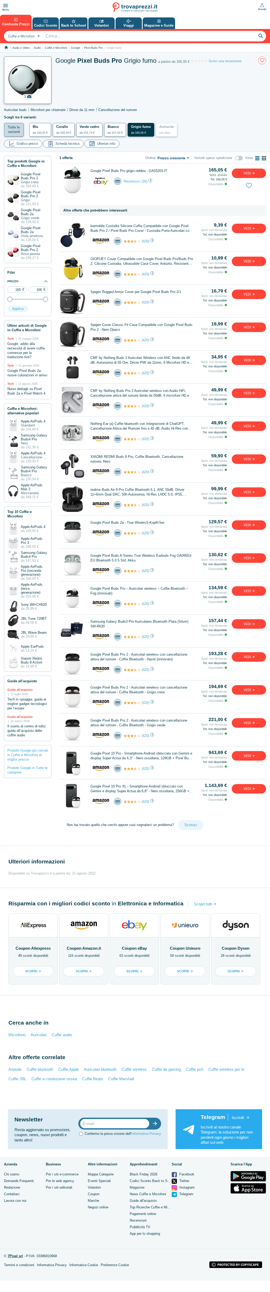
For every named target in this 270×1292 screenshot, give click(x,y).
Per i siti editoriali (59, 1187)
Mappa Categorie (101, 1174)
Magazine (137, 1187)
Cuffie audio (62, 1034)
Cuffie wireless (134, 1069)
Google (75, 47)
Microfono (17, 1034)
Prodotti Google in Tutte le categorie (27, 770)
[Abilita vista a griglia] (264, 158)
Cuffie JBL (17, 1079)
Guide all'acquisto (143, 1201)
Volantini (94, 1187)
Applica (17, 309)
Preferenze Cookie (115, 1265)
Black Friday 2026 (143, 1174)
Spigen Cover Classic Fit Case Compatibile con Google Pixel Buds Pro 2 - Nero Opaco (141, 327)
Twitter (183, 1181)
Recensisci (132, 181)
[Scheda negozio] (101, 181)
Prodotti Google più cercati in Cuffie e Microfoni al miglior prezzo (27, 754)
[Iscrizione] (156, 1124)
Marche (93, 1201)
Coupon (93, 1194)
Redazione (12, 1187)
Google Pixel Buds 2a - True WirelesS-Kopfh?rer (127, 523)
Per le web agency (60, 1181)
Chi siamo (11, 1174)
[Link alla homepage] (6, 48)
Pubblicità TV (140, 1227)
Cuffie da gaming (166, 1069)
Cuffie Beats (92, 1079)
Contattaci (12, 1194)
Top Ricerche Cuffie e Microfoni (154, 1207)
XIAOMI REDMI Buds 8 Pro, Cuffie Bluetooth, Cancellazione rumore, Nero (136, 459)
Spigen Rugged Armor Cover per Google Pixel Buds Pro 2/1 (135, 292)
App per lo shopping (145, 1234)
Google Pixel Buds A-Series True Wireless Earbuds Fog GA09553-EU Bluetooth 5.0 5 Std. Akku (141, 558)
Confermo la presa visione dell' (123, 1134)
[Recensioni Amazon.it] (132, 241)
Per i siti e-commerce (62, 1174)
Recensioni (138, 1220)
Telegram (185, 1194)
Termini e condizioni (19, 1265)
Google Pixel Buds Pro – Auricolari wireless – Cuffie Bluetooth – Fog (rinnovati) (139, 591)
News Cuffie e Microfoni (148, 1194)
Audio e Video (21, 47)
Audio (37, 47)
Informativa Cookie (83, 1265)
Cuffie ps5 (194, 1069)
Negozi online (98, 1207)
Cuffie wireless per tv (226, 1069)
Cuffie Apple (68, 1069)
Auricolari (39, 1034)
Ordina (150, 158)
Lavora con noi (15, 1201)
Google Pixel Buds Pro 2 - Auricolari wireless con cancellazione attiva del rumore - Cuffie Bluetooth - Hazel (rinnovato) (138, 656)
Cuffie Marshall (121, 1079)
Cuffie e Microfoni (56, 47)
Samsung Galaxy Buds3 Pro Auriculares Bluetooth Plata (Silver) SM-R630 (139, 623)
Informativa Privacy (146, 1134)
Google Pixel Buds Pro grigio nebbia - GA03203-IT (128, 171)
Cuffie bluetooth (40, 1069)
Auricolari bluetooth (100, 1069)
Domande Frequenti (19, 1181)
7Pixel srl (15, 1256)
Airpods (15, 1069)
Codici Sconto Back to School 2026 (157, 1181)
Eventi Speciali (99, 1181)
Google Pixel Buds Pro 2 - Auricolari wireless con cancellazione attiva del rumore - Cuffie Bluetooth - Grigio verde (138, 722)
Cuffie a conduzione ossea (54, 1079)
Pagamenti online (143, 1214)
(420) (145, 241)
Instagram (186, 1187)
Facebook (186, 1174)
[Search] (260, 36)
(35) (144, 181)
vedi (248, 173)
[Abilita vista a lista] (257, 158)
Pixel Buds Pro (93, 47)
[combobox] (23, 36)
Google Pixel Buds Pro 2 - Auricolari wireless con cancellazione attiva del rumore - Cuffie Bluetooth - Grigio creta (138, 689)
